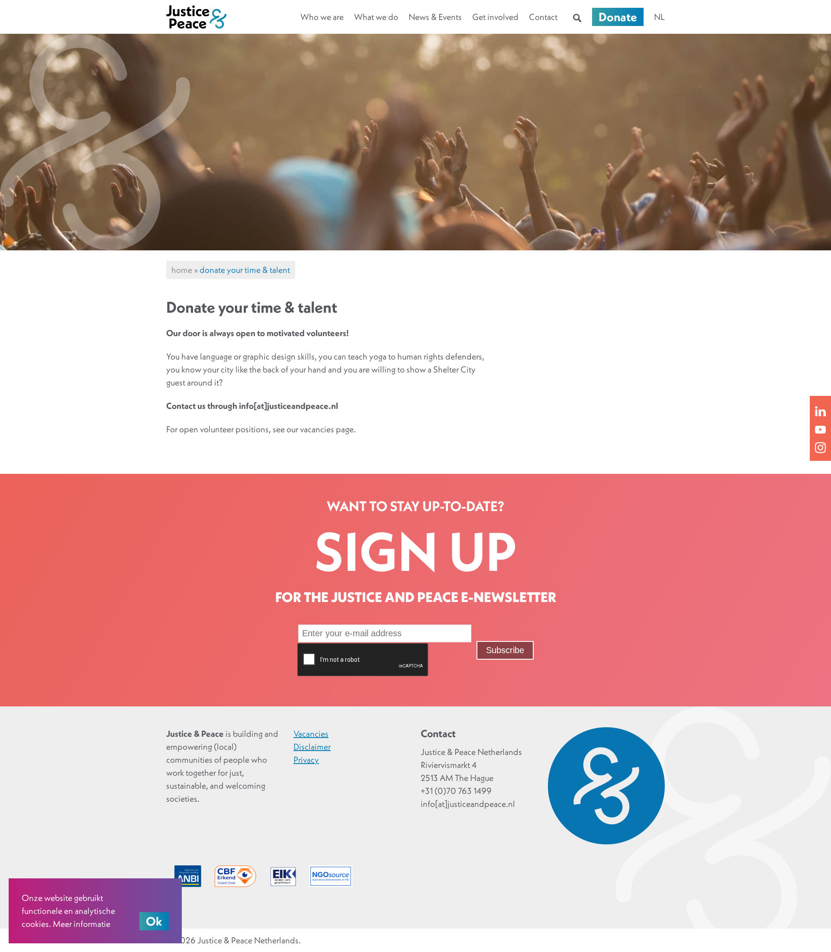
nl (659, 17)
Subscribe (505, 650)
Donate (618, 17)
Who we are (322, 17)
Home (181, 269)
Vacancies (311, 733)
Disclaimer (312, 746)
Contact (543, 17)
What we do (376, 17)
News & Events (435, 17)
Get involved (495, 17)
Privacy (306, 759)
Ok (154, 921)
